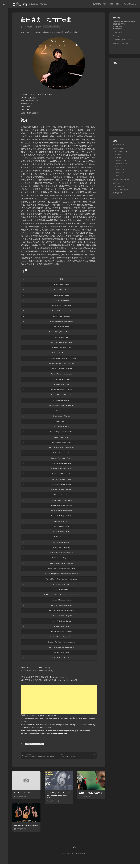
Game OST (121, 160)
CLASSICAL (97, 4)
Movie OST (121, 163)
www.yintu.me (117, 26)
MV (116, 183)
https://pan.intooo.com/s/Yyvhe (40, 667)
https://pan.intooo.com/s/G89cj (40, 671)
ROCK (119, 175)
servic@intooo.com (59, 734)
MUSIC (56, 27)
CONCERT (119, 186)
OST (117, 4)
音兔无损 (19, 4)
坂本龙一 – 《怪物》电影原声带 (90, 793)
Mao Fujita (40, 744)
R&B (119, 172)
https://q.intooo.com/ (57, 677)
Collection (118, 145)
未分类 (117, 193)
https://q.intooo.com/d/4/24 (70, 680)
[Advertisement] (59, 699)
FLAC (27, 744)
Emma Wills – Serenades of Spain (26, 825)
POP (104, 4)
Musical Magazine (129, 4)
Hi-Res (33, 744)
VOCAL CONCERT (121, 189)
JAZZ (119, 169)
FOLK (112, 4)
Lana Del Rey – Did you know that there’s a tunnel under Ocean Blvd (59, 795)
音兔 (39, 27)
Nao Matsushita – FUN (22, 793)
